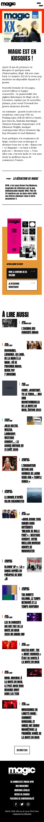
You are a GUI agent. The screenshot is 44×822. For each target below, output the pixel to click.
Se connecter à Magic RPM (22, 781)
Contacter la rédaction (22, 814)
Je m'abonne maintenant (14, 285)
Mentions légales (22, 790)
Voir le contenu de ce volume (18, 273)
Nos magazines (22, 785)
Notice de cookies (22, 794)
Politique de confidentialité (22, 798)
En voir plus (22, 750)
